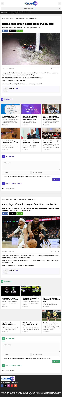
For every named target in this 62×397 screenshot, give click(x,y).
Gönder (20, 30)
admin (17, 88)
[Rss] (15, 385)
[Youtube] (12, 385)
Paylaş (6, 30)
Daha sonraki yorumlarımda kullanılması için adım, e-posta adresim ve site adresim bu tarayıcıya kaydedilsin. (27, 176)
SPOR (11, 199)
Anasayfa (6, 18)
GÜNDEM (12, 18)
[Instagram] (8, 385)
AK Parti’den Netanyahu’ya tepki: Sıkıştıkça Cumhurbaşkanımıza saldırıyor (22, 12)
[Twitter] (5, 385)
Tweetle (13, 30)
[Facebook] (2, 385)
